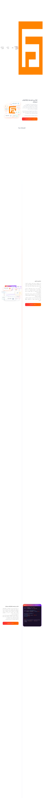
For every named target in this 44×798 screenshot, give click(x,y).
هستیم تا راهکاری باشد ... (29, 119)
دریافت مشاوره (33, 304)
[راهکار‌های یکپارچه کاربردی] (31, 48)
